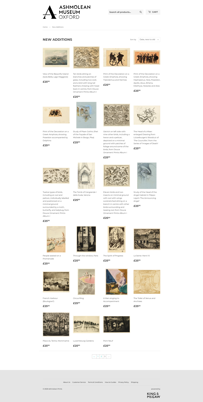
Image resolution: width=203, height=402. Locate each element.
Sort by (133, 39)
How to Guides (110, 382)
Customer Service (79, 382)
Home (45, 27)
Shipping (134, 382)
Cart (155, 12)
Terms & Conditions (95, 382)
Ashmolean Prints (55, 389)
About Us (66, 382)
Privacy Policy (123, 382)
